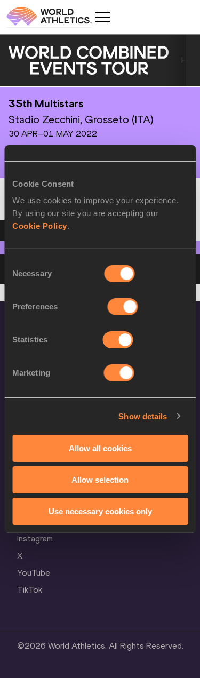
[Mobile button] (102, 17)
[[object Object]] (89, 61)
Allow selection (100, 479)
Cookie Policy (39, 225)
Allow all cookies (100, 448)
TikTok (29, 590)
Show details (142, 415)
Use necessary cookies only (100, 510)
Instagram (35, 538)
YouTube (33, 573)
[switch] (123, 306)
